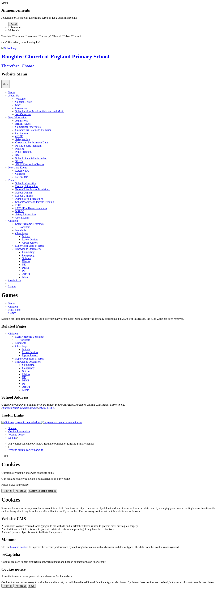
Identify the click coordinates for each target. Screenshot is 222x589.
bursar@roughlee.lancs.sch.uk (20, 407)
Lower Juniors (30, 239)
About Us (13, 95)
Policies (19, 148)
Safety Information (25, 214)
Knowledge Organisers (28, 248)
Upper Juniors (30, 242)
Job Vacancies (23, 114)
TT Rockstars (22, 226)
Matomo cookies (19, 547)
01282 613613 (47, 407)
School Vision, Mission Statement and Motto (39, 111)
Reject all (7, 491)
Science (26, 258)
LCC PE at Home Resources (31, 208)
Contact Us (14, 280)
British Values (23, 123)
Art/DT (26, 273)
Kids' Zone (14, 309)
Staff (17, 104)
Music (25, 277)
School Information (25, 183)
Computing (28, 252)
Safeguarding (22, 139)
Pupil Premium (23, 151)
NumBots (20, 230)
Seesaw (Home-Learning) (29, 223)
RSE (17, 155)
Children (13, 220)
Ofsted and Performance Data (31, 142)
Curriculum (21, 133)
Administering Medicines (29, 198)
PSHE (25, 267)
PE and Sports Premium (28, 145)
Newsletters (21, 176)
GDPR (19, 136)
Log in (12, 286)
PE (23, 270)
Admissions (21, 120)
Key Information (17, 117)
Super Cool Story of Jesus (29, 245)
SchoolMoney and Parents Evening (34, 201)
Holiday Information (26, 186)
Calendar (20, 173)
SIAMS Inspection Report (29, 164)
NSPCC (19, 211)
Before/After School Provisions (32, 189)
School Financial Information (31, 158)
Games (12, 312)
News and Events (18, 167)
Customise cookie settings (42, 491)
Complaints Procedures (28, 126)
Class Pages (21, 233)
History (26, 261)
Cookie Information (19, 431)
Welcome (20, 98)
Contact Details (23, 101)
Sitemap (12, 428)
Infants (26, 236)
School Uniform (24, 195)
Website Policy (16, 434)
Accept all (21, 491)
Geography (28, 255)
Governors (21, 108)
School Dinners (23, 192)
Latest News (22, 170)
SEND (19, 161)
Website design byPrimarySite (25, 449)
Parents (12, 180)
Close (13, 24)
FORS (18, 205)
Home (11, 92)
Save (31, 585)
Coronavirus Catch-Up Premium (33, 129)
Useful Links (22, 217)
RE (24, 264)
